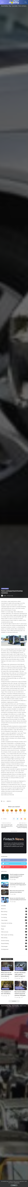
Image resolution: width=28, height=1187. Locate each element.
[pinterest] (14, 866)
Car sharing (4, 917)
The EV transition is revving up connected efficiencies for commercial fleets (17, 876)
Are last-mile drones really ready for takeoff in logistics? (20, 974)
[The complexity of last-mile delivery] (7, 985)
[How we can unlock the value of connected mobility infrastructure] (5, 899)
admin (4, 595)
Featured (3, 926)
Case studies (5, 588)
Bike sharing (4, 911)
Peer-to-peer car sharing (7, 934)
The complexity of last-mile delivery (6, 992)
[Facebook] (13, 818)
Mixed (2, 929)
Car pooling (4, 914)
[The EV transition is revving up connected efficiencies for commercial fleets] (5, 876)
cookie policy (17, 1182)
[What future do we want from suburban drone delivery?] (5, 892)
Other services (4, 932)
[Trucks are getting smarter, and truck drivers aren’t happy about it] (5, 884)
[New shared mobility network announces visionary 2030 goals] (21, 985)
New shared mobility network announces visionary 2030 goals (20, 993)
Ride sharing (4, 937)
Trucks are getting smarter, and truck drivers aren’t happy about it (18, 883)
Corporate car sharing (6, 923)
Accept (14, 1185)
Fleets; (9, 801)
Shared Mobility (5, 943)
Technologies (4, 946)
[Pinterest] (21, 818)
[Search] (25, 2)
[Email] (25, 818)
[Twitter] (17, 818)
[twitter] (14, 863)
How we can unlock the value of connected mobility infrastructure (18, 898)
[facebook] (14, 860)
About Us (3, 908)
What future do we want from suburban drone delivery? (17, 891)
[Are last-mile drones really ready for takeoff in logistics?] (21, 966)
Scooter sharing (5, 940)
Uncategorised (4, 949)
